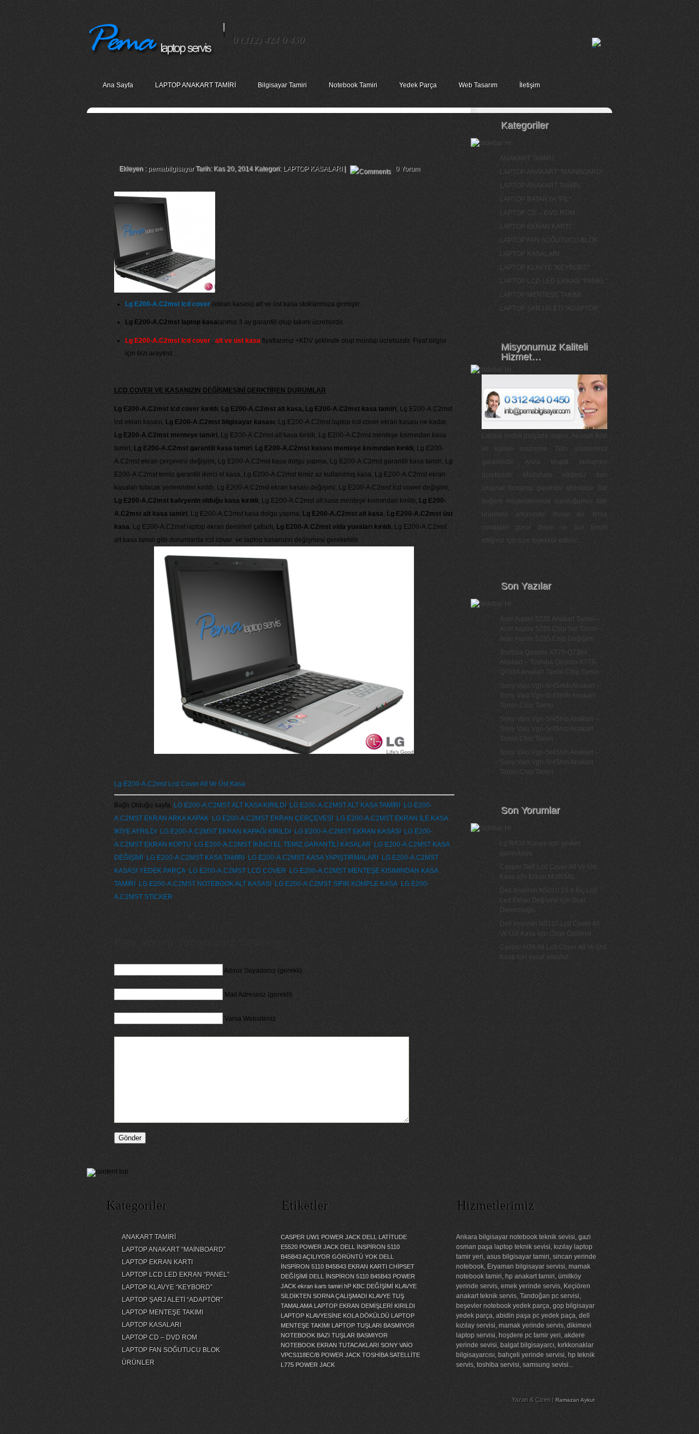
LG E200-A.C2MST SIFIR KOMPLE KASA (336, 884)
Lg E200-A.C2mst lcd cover (167, 304)
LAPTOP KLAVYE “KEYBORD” (167, 1287)
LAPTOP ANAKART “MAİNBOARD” (174, 1249)
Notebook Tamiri (353, 85)
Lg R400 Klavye (523, 843)
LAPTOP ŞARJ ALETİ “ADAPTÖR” (172, 1300)
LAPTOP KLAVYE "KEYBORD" (545, 267)
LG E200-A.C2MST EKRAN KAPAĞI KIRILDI (225, 831)
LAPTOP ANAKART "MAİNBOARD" (551, 172)
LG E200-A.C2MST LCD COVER (237, 870)
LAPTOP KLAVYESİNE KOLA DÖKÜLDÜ (335, 1315)
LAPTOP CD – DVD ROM (537, 213)
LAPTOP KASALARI (312, 168)
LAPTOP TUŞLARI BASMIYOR (372, 1325)
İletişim (529, 85)
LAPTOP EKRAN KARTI (535, 226)
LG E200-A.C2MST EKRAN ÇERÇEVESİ (272, 818)
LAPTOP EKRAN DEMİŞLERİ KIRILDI (364, 1305)
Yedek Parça (418, 85)
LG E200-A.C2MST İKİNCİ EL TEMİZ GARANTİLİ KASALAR (282, 844)
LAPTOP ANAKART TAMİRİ (195, 85)
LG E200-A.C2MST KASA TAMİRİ (195, 857)
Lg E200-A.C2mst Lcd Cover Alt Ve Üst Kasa (179, 784)
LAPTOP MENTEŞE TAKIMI (540, 295)
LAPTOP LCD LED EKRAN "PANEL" (553, 281)
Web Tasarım (478, 85)
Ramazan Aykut (575, 1400)
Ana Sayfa (118, 85)
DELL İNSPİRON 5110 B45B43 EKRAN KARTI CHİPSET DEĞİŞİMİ (347, 1266)
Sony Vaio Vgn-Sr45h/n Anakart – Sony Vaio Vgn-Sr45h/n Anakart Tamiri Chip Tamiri (549, 762)
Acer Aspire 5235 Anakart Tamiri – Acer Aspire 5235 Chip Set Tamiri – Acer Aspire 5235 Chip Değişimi (551, 628)
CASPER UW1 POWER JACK (320, 1237)
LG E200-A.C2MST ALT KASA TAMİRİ (344, 805)
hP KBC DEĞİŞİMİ (368, 1286)
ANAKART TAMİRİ (527, 158)
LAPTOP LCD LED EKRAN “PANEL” (175, 1274)
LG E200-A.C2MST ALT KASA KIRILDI (230, 805)
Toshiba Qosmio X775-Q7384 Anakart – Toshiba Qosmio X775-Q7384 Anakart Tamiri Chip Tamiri (549, 662)
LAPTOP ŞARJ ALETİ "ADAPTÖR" (550, 308)
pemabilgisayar (171, 168)
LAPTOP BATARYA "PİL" (535, 199)
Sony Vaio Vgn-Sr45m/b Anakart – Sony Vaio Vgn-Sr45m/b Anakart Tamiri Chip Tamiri (550, 695)
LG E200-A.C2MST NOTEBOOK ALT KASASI (205, 884)
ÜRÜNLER (138, 1362)
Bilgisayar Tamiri (282, 85)
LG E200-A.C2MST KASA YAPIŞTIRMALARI (313, 857)
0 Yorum (407, 168)
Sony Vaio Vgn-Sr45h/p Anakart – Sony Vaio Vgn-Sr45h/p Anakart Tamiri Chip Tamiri (549, 728)
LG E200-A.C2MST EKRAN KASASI (347, 831)
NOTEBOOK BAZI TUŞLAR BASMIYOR (334, 1335)
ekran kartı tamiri (320, 1286)
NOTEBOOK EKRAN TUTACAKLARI (330, 1345)
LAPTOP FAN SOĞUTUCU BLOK (549, 240)
